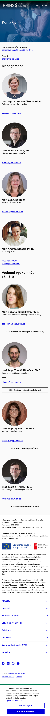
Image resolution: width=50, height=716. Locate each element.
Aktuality (6, 601)
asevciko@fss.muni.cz (12, 113)
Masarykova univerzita (16, 674)
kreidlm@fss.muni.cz (11, 163)
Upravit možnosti (12, 701)
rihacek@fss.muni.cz (11, 382)
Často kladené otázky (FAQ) (14, 645)
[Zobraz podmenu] (44, 601)
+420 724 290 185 (9, 261)
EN (36, 5)
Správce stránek (8, 677)
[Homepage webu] (17, 5)
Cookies (19, 677)
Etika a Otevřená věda (12, 623)
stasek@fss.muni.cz (11, 264)
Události (5, 608)
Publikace (6, 630)
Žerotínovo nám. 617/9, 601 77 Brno (17, 50)
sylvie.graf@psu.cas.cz (12, 441)
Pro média (6, 638)
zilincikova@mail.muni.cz (13, 324)
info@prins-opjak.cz (10, 59)
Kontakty (6, 652)
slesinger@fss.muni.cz (12, 212)
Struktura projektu (10, 616)
